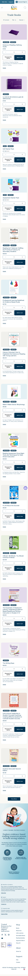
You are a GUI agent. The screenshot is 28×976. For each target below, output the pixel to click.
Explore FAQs (4, 914)
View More (14, 799)
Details (4, 68)
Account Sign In (22, 2)
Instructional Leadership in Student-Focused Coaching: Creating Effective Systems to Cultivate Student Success (12, 716)
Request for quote (8, 57)
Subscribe (3, 893)
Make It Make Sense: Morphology (14, 404)
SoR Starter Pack (8, 149)
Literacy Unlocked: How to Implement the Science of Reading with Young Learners (14, 353)
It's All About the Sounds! (11, 505)
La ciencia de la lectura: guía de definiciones (13, 97)
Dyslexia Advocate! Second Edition (12, 769)
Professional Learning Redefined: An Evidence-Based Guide (13, 301)
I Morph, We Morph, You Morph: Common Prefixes (13, 556)
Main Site (4, 2)
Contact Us (3, 904)
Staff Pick (13, 42)
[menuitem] (18, 925)
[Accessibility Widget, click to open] (25, 488)
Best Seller (6, 42)
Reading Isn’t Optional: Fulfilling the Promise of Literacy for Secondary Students (13, 249)
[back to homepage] (14, 7)
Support (11, 2)
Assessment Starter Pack (11, 198)
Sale (5, 146)
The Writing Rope (8, 663)
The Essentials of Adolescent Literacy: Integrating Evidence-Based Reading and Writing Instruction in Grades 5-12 (13, 610)
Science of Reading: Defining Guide (12, 45)
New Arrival (6, 245)
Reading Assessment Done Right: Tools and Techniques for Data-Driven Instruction (13, 455)
